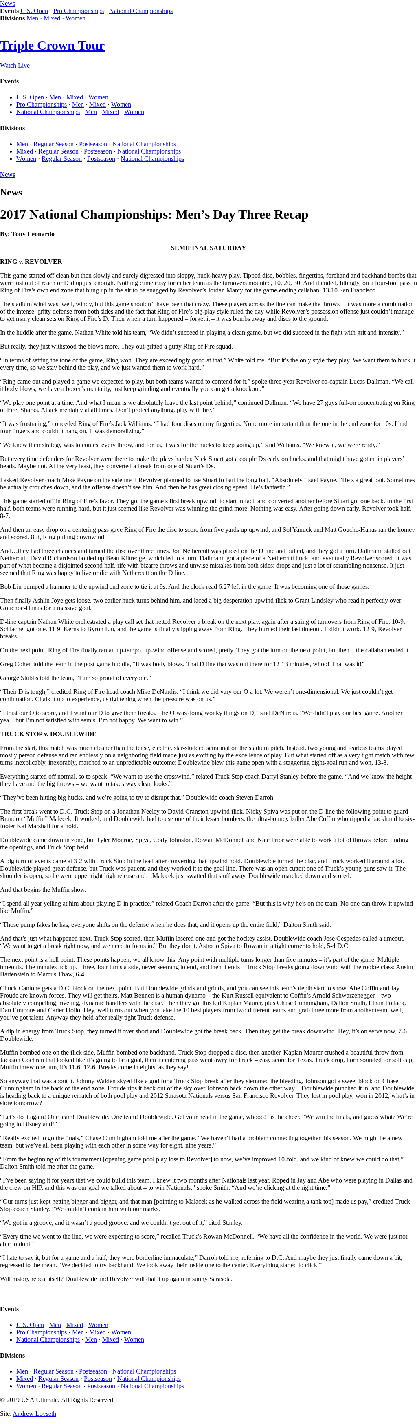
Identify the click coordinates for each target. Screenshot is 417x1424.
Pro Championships (78, 10)
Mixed (52, 18)
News (7, 3)
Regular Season (53, 143)
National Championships (141, 10)
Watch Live (15, 65)
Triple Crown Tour (52, 45)
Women (76, 18)
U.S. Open (34, 10)
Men (32, 18)
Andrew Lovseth (34, 1413)
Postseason (93, 143)
